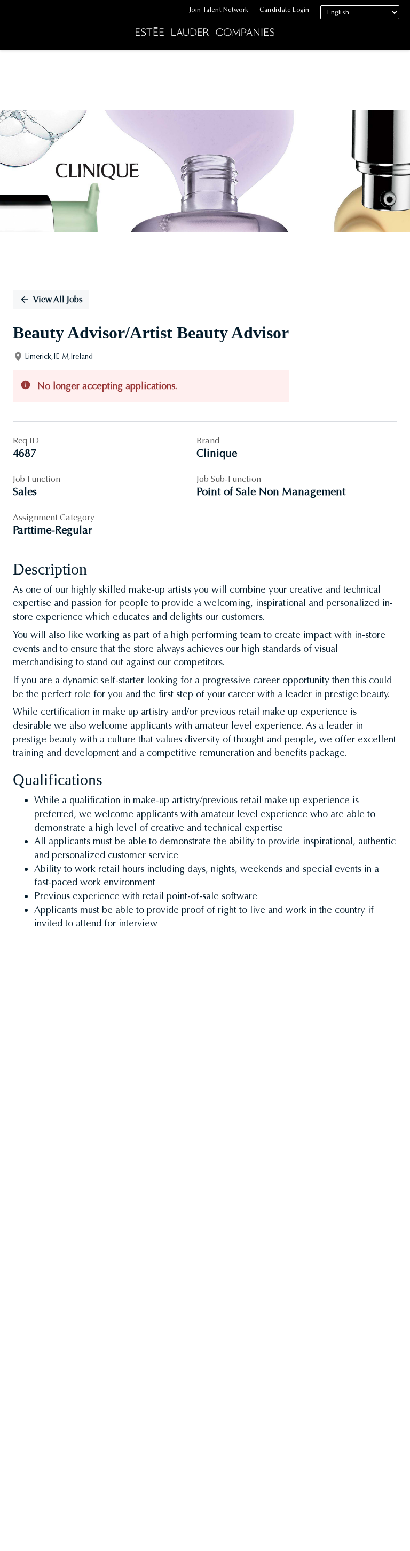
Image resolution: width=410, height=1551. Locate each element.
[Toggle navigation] (16, 27)
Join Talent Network (219, 9)
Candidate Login (284, 9)
